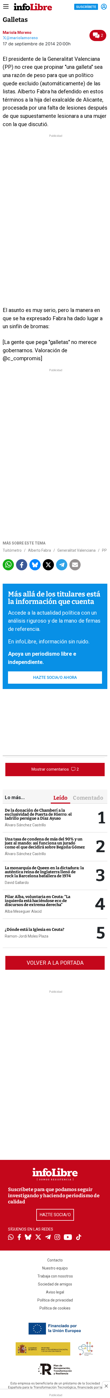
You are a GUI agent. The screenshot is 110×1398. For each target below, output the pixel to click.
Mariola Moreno (17, 32)
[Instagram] (57, 1238)
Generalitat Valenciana (76, 550)
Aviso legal (55, 1292)
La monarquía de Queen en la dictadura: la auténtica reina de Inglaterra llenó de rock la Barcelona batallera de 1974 (44, 872)
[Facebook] (19, 1237)
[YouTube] (68, 1237)
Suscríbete (86, 7)
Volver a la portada (55, 963)
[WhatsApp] (11, 1238)
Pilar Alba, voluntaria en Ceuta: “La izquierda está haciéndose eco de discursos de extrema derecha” (37, 900)
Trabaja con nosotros (55, 1276)
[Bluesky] (28, 1238)
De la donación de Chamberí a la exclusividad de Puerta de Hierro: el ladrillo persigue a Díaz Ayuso (38, 814)
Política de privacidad (55, 1300)
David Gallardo (17, 882)
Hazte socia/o (55, 1214)
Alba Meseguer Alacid (23, 911)
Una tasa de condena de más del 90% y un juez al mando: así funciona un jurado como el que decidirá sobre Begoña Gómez (45, 843)
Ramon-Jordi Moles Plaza (26, 936)
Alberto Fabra (39, 550)
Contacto (55, 1260)
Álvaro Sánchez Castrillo (25, 825)
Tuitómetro (12, 550)
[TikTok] (79, 1237)
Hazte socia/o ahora (55, 677)
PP (104, 550)
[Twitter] (38, 1238)
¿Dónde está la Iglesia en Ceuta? (34, 929)
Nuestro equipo (55, 1268)
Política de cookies (55, 1308)
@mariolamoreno (22, 38)
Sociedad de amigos (55, 1284)
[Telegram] (48, 1238)
